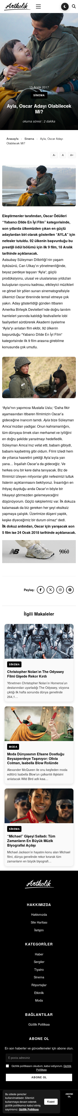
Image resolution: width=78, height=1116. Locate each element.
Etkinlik (39, 993)
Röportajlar (39, 985)
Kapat (51, 1101)
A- (54, 155)
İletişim (39, 930)
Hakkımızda (39, 914)
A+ (71, 155)
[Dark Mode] (65, 6)
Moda (39, 1000)
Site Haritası (39, 922)
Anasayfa (12, 139)
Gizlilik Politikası (39, 1024)
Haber (39, 954)
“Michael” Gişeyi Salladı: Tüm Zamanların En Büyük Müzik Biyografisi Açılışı (31, 841)
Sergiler (39, 962)
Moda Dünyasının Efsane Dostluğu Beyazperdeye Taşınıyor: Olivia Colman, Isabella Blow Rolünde (35, 758)
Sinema (29, 139)
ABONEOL (69, 1095)
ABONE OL (39, 1077)
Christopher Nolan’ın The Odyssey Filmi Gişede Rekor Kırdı (35, 674)
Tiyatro (39, 969)
